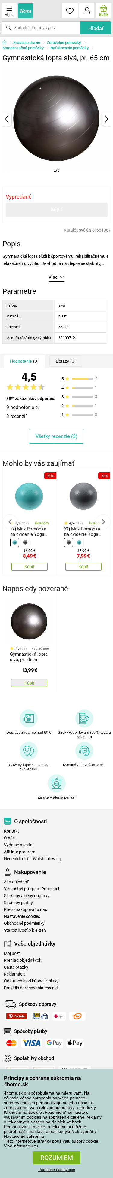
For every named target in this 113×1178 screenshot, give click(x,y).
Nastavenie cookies (22, 916)
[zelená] (15, 542)
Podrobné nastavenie (56, 1169)
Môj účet (12, 953)
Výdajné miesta (18, 845)
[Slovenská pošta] (40, 1016)
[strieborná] (25, 542)
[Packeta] (16, 1016)
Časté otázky (16, 967)
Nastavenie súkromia (24, 1136)
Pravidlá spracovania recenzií (31, 988)
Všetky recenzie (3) (56, 436)
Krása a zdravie (26, 42)
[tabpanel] (56, 119)
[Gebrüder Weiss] (77, 1016)
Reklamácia (15, 974)
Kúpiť (56, 209)
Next (103, 521)
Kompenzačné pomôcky (23, 48)
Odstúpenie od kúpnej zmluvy (31, 981)
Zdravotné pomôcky (64, 42)
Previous (10, 521)
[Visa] (31, 1043)
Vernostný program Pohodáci (31, 889)
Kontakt (11, 831)
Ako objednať (16, 882)
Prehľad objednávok (22, 960)
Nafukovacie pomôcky (69, 48)
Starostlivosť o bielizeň (25, 930)
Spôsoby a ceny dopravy (26, 896)
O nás (9, 838)
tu (36, 1145)
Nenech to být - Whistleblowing (32, 859)
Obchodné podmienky (24, 923)
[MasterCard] (11, 1043)
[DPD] (59, 1016)
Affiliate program (19, 852)
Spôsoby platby (18, 902)
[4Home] (6, 42)
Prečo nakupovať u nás (25, 909)
